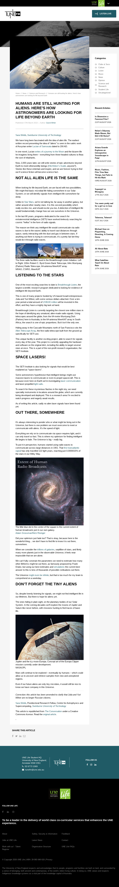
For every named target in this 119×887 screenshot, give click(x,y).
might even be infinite (39, 575)
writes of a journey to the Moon (49, 151)
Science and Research (103, 84)
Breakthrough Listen (67, 284)
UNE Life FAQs (68, 846)
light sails (38, 384)
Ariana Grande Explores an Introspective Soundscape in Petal (101, 152)
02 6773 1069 (31, 766)
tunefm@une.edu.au (34, 770)
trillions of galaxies (45, 549)
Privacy (49, 859)
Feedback (66, 834)
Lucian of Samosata (42, 146)
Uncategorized (104, 93)
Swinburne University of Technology (44, 135)
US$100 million (50, 302)
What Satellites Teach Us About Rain (102, 263)
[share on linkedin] (20, 736)
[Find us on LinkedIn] (95, 765)
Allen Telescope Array (26, 330)
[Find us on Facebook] (87, 765)
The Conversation (53, 711)
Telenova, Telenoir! (104, 217)
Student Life (103, 89)
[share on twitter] (16, 736)
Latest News (37, 840)
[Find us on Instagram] (91, 765)
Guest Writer (51, 123)
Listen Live (105, 14)
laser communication (71, 381)
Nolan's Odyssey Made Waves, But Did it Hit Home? (102, 133)
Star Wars (29, 202)
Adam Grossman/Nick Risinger (30, 533)
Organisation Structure (41, 846)
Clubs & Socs (104, 64)
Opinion (101, 80)
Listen (100, 71)
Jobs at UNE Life (9, 840)
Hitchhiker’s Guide (57, 166)
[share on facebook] (13, 736)
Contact (65, 840)
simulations (59, 567)
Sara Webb (21, 135)
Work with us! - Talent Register (11, 847)
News (100, 77)
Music (100, 74)
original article (49, 714)
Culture (101, 67)
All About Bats (101, 249)
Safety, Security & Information (44, 834)
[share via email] (24, 736)
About (4, 834)
